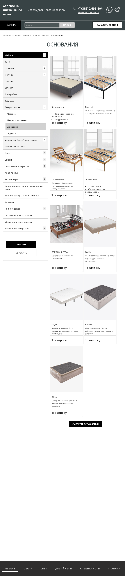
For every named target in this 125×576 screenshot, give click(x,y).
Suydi (54, 324)
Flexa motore (58, 179)
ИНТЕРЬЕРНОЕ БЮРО (12, 10)
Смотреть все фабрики (85, 424)
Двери (28, 568)
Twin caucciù (91, 179)
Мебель (28, 35)
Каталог (17, 35)
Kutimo (88, 324)
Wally (88, 252)
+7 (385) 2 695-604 (90, 8)
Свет (44, 568)
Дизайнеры (63, 568)
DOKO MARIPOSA (60, 252)
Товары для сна (42, 35)
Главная (7, 35)
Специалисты (90, 568)
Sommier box (58, 107)
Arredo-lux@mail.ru (88, 12)
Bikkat (54, 397)
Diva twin (89, 107)
